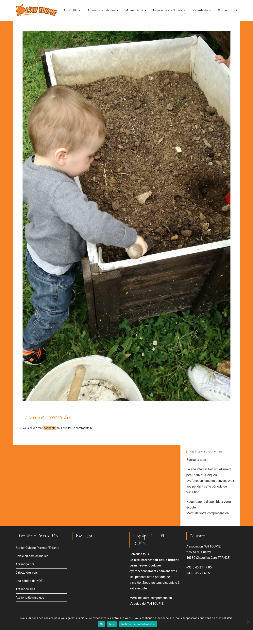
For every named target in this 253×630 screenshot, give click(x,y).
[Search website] (236, 10)
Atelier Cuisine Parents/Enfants (37, 548)
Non (112, 624)
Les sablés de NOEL (30, 581)
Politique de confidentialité (138, 624)
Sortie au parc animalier (32, 556)
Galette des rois (27, 572)
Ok (102, 624)
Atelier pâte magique (30, 597)
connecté (50, 428)
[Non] (248, 621)
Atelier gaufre (25, 564)
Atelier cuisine (25, 589)
